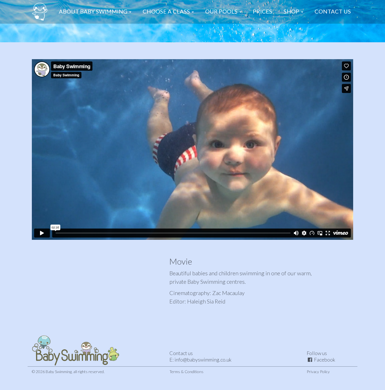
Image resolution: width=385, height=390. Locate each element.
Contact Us (333, 11)
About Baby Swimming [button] (94, 11)
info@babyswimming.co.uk (202, 359)
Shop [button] (292, 11)
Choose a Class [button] (167, 11)
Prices (262, 11)
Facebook (324, 359)
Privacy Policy (318, 371)
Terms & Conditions (186, 371)
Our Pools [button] (222, 11)
